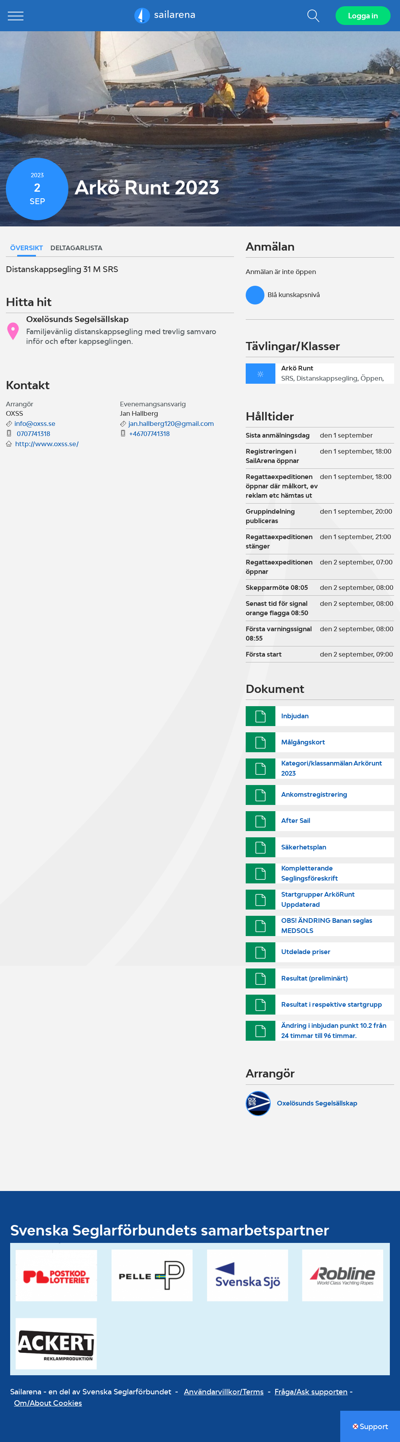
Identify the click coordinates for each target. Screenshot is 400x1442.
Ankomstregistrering (314, 794)
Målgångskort (303, 742)
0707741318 (32, 434)
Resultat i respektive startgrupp (331, 1004)
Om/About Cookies (48, 1403)
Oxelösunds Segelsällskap (317, 1103)
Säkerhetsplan (303, 847)
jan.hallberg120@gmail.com (171, 423)
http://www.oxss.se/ (47, 444)
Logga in (363, 15)
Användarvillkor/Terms (224, 1391)
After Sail (295, 820)
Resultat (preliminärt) (314, 978)
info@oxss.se (34, 423)
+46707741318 (149, 434)
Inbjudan (295, 716)
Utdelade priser (305, 952)
